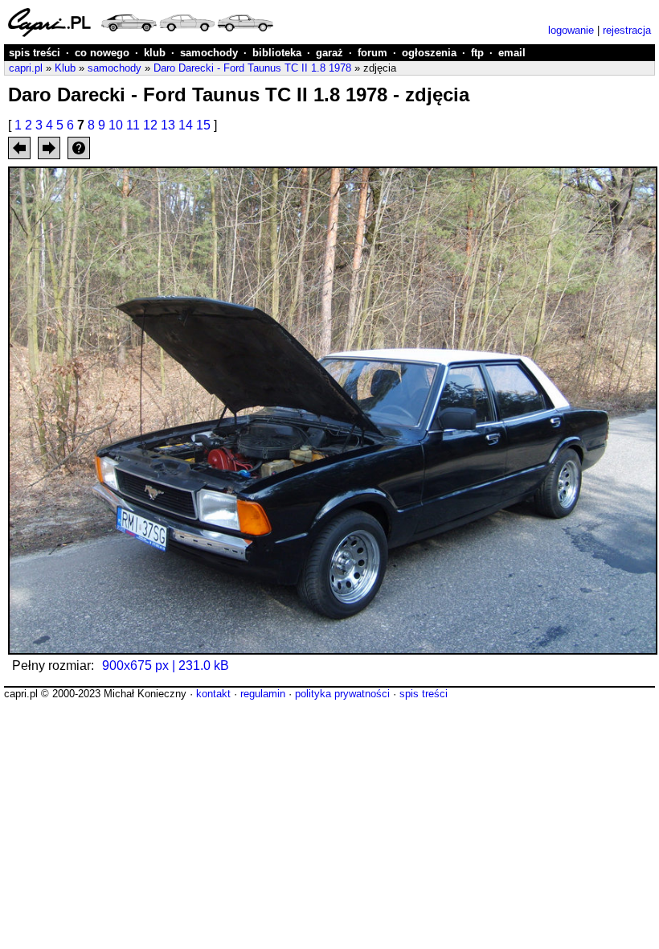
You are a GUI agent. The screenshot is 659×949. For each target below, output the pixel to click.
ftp (477, 53)
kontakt (213, 694)
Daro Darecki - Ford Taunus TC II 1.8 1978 (252, 68)
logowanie (571, 30)
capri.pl (26, 68)
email (512, 53)
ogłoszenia (429, 53)
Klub (65, 68)
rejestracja (627, 30)
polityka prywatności (342, 694)
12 (150, 125)
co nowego (102, 53)
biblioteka (276, 53)
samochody (209, 53)
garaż (329, 53)
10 (115, 125)
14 (185, 125)
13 (168, 125)
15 (203, 125)
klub (155, 53)
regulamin (262, 694)
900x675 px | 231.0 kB (165, 665)
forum (372, 53)
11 (133, 125)
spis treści (34, 53)
